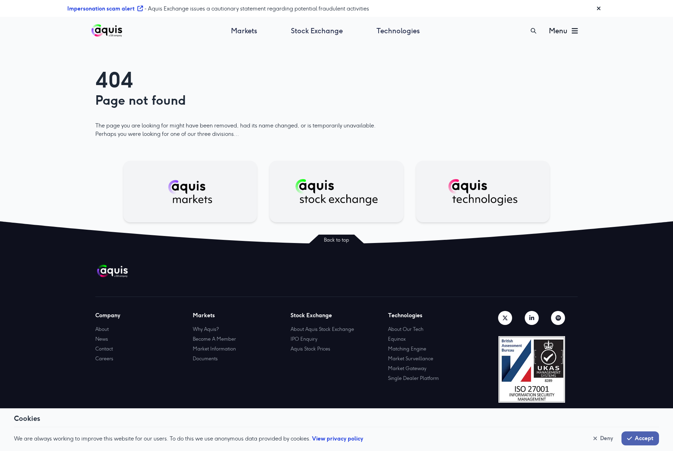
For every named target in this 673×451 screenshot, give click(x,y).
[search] (533, 31)
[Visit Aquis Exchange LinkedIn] (532, 318)
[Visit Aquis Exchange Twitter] (505, 318)
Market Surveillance (410, 358)
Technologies (398, 30)
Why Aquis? (206, 329)
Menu (558, 30)
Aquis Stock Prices (310, 349)
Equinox (397, 339)
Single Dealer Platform (413, 378)
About (102, 329)
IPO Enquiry (304, 339)
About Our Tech (405, 329)
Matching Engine (407, 349)
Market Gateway (407, 368)
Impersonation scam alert (101, 8)
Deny (606, 438)
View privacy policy (337, 438)
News (101, 339)
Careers (104, 358)
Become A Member (214, 339)
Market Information (214, 349)
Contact (104, 349)
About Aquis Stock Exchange (322, 329)
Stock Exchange (317, 30)
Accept (644, 438)
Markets (244, 30)
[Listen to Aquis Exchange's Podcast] (558, 318)
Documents (205, 358)
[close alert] (599, 8)
